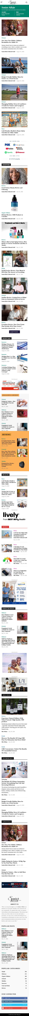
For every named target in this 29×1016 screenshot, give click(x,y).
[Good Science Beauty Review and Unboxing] (14, 176)
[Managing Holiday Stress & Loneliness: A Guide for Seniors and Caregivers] (14, 92)
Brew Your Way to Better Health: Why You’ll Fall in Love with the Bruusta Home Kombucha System (9, 454)
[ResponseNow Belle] (14, 885)
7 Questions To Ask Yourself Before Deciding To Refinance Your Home (20, 548)
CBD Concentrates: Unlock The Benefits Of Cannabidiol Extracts (14, 749)
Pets (26, 155)
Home (3, 128)
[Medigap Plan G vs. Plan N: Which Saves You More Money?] (22, 358)
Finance (10, 150)
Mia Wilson (16, 551)
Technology (16, 160)
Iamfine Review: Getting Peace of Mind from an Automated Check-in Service (14, 298)
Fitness (16, 150)
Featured (25, 149)
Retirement (18, 156)
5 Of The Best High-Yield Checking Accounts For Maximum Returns (20, 534)
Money (19, 154)
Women (25, 162)
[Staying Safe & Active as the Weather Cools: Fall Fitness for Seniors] (22, 493)
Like (25, 998)
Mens (8, 154)
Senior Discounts (14, 158)
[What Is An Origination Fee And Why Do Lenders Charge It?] (7, 572)
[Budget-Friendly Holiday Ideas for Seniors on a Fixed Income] (14, 65)
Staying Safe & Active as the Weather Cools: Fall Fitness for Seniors (8, 493)
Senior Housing (23, 158)
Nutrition (25, 154)
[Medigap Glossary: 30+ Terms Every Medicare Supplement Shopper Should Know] (22, 346)
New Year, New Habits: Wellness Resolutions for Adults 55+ (12, 41)
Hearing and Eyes (23, 151)
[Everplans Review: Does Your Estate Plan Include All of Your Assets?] (14, 313)
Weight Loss (24, 161)
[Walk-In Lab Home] (14, 592)
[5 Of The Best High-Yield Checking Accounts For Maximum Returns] (7, 534)
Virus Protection (15, 161)
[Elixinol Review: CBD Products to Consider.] (14, 203)
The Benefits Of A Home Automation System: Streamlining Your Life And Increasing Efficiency (13, 783)
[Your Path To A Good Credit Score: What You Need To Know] (7, 560)
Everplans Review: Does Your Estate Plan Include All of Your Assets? (13, 325)
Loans (19, 153)
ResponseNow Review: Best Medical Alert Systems (8, 465)
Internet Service (23, 152)
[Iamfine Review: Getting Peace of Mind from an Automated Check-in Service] (14, 286)
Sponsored (24, 159)
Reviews (25, 156)
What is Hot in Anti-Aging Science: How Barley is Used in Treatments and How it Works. (14, 243)
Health (15, 151)
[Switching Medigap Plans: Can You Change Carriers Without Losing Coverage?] (22, 369)
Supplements (7, 160)
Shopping (9, 159)
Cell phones (15, 148)
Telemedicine (24, 160)
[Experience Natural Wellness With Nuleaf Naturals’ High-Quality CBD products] (14, 706)
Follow (24, 1001)
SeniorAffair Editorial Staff (8, 51)
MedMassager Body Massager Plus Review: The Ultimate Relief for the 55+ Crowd (8, 504)
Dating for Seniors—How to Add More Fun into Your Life (8, 403)
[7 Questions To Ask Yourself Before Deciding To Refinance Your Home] (7, 548)
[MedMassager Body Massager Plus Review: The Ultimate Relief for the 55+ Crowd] (22, 504)
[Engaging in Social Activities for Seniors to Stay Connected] (22, 427)
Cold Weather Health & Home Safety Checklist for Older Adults (9, 482)
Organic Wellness (12, 155)
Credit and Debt (23, 148)
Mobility (13, 154)
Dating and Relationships (15, 149)
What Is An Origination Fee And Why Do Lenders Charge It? (20, 572)
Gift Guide (9, 151)
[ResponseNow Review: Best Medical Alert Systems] (22, 465)
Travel (7, 161)
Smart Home (17, 159)
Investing (7, 153)
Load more (14, 332)
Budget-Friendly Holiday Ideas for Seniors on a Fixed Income (12, 77)
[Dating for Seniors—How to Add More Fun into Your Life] (22, 403)
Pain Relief (20, 155)
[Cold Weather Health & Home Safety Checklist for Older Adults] (14, 119)
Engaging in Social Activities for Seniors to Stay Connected (8, 427)
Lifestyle (4, 38)
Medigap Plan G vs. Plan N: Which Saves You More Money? (9, 358)
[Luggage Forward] (14, 685)
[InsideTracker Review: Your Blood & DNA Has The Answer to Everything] (14, 259)
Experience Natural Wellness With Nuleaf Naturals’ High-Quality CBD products (13, 719)
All (9, 148)
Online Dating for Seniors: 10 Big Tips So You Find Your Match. (14, 862)
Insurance (15, 152)
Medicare (25, 153)
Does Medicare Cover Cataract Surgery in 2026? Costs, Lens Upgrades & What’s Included (7, 415)
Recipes (12, 156)
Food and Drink (23, 150)
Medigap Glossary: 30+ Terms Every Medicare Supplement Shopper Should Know (8, 346)
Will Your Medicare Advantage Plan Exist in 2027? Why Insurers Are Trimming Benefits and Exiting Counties (8, 642)
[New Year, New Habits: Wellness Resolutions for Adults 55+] (14, 28)
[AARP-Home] (14, 385)
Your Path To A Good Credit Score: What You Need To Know (20, 560)
